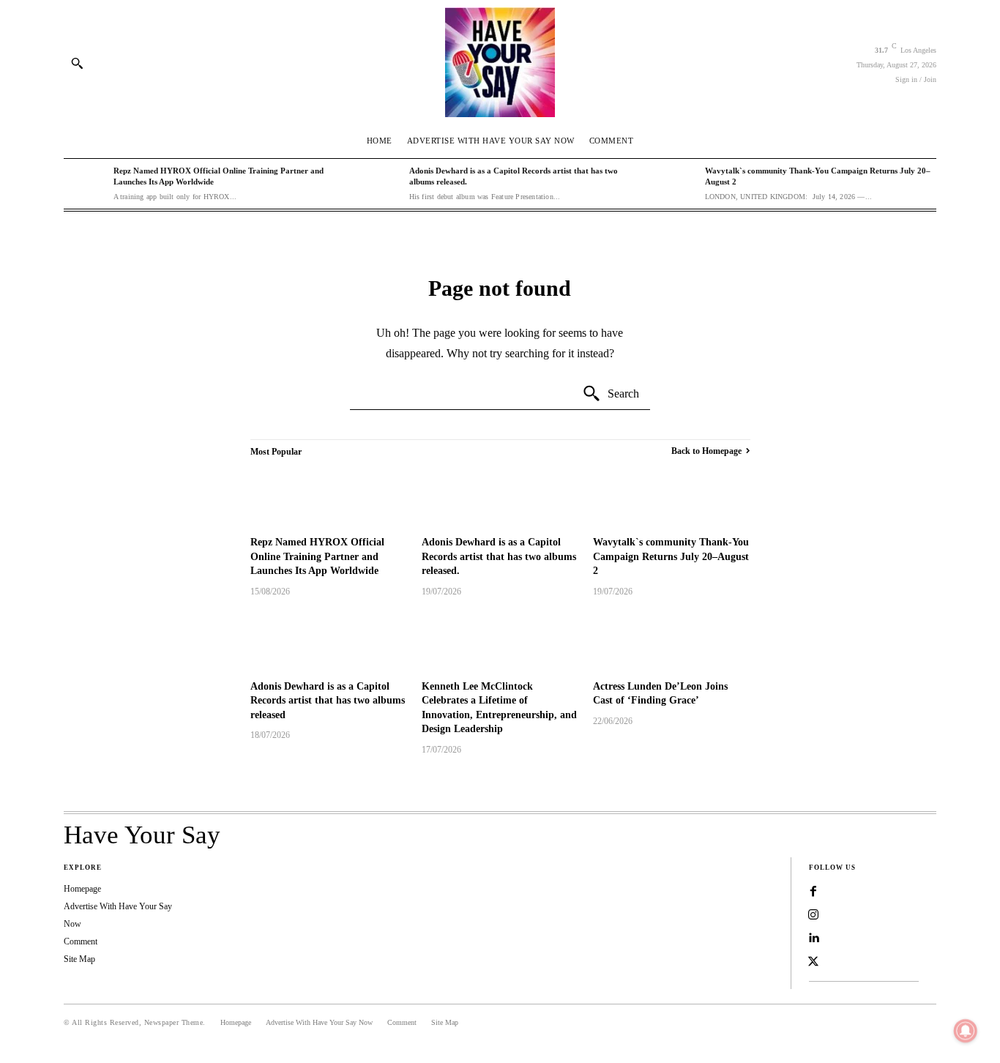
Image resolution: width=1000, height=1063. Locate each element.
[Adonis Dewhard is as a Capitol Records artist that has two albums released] (328, 640)
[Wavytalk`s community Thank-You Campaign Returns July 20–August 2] (676, 184)
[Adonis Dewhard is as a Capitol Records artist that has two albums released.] (380, 184)
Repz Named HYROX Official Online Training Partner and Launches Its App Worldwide (317, 556)
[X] (813, 962)
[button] (77, 63)
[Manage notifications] (965, 1031)
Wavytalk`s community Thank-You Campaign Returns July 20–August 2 (671, 556)
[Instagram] (813, 915)
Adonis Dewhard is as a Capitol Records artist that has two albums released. (499, 556)
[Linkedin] (813, 938)
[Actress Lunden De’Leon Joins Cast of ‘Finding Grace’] (671, 640)
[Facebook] (813, 891)
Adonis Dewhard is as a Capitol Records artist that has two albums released (327, 700)
